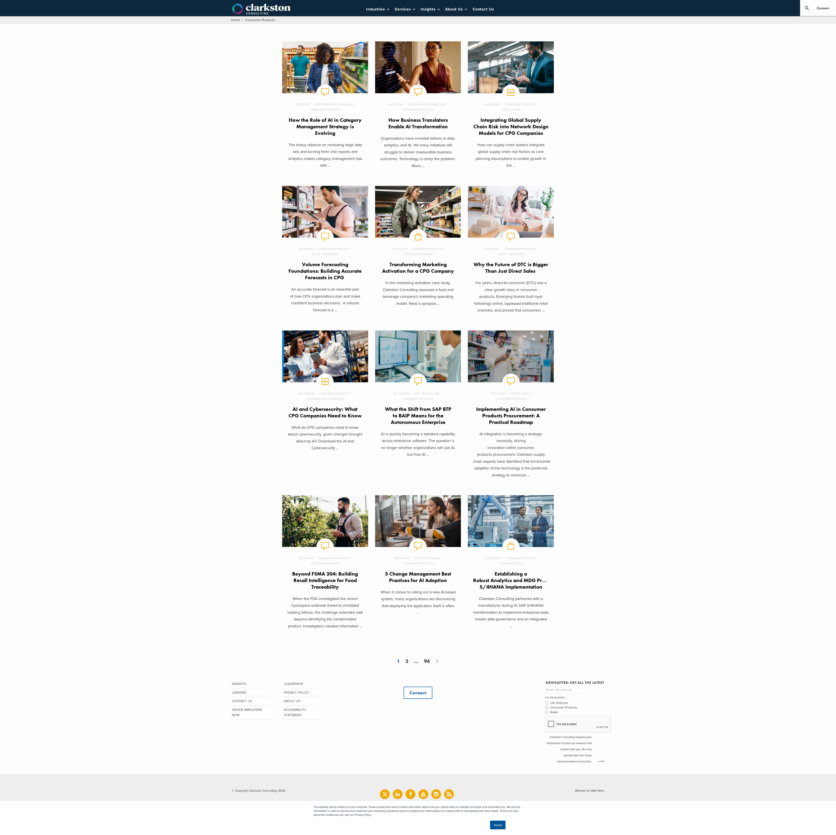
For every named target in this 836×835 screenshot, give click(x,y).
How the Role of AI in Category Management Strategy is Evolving (325, 126)
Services (403, 9)
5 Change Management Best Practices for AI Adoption (418, 577)
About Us (454, 9)
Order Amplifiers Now (247, 712)
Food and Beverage (418, 254)
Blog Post (303, 104)
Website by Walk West (589, 791)
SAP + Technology (427, 393)
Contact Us (483, 9)
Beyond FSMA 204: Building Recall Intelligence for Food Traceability (325, 580)
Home (235, 20)
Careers (823, 8)
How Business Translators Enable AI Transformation (418, 123)
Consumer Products (325, 110)
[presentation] (578, 724)
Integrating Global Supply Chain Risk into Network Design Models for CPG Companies (511, 126)
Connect (418, 693)
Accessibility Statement (295, 712)
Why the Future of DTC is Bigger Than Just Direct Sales (511, 267)
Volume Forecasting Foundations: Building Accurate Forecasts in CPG (325, 271)
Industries (375, 9)
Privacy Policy (297, 692)
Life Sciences (559, 703)
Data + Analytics (511, 563)
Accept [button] (498, 825)
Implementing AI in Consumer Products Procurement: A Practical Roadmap (511, 415)
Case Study (399, 249)
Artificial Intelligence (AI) (334, 104)
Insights (428, 9)
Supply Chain (511, 110)
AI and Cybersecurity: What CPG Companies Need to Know (325, 412)
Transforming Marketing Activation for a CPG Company (418, 267)
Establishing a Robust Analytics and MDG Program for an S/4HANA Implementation (523, 580)
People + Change (427, 558)
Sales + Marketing (325, 254)
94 (427, 661)
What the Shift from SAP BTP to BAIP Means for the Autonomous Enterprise (418, 415)
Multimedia (492, 104)
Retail (554, 712)
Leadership (293, 684)
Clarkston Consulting (261, 9)
